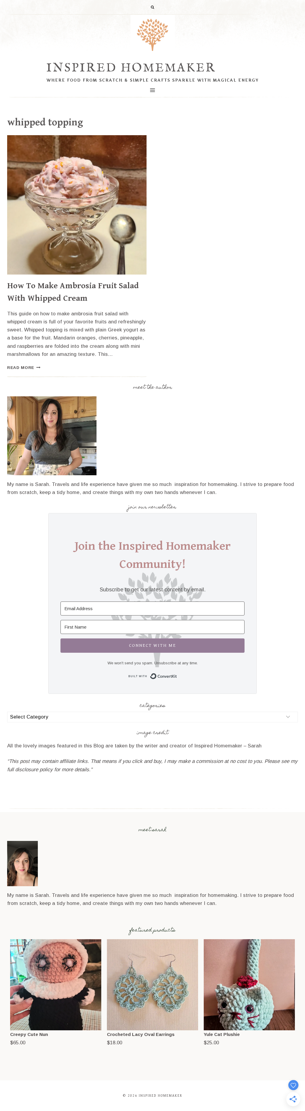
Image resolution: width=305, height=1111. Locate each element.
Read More (24, 367)
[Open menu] (152, 90)
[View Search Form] (152, 7)
